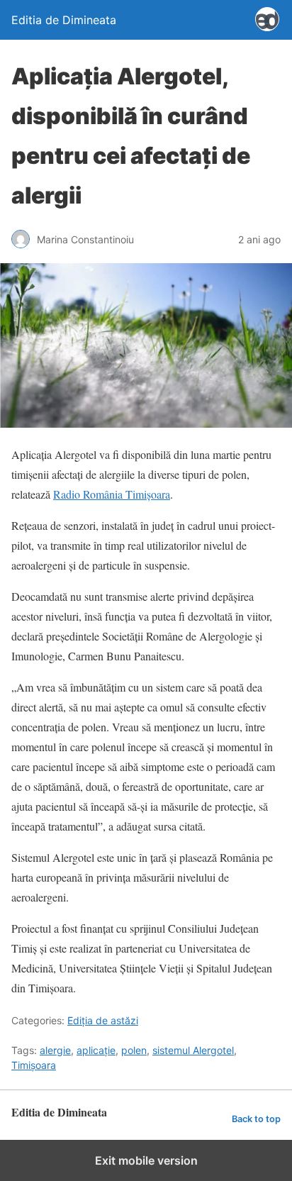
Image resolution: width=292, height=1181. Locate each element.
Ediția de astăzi (102, 1020)
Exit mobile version (146, 1160)
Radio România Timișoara (111, 494)
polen (134, 1050)
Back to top (256, 1119)
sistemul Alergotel (193, 1050)
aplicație (96, 1050)
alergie (55, 1050)
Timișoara (33, 1065)
